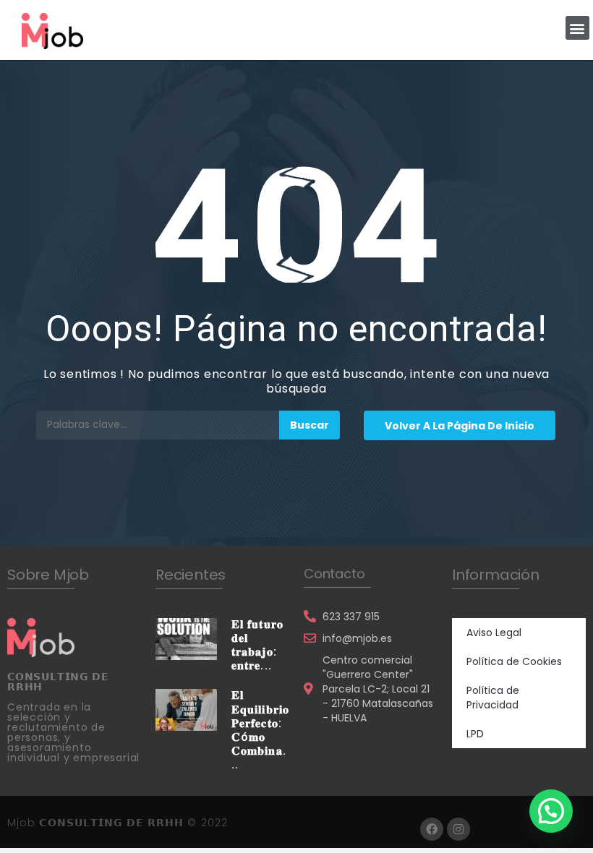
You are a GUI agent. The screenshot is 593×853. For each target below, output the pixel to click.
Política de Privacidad (492, 697)
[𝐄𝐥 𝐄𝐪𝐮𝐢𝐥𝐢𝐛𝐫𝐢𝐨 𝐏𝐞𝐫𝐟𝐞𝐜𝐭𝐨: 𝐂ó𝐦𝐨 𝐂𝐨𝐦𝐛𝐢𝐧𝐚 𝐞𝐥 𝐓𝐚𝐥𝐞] (186, 709)
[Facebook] (431, 829)
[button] (577, 28)
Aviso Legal (493, 632)
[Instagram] (458, 829)
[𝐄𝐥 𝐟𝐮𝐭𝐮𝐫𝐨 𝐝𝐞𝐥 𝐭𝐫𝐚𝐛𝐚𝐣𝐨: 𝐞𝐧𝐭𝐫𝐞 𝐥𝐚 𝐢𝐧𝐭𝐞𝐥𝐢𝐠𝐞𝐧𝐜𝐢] (186, 637)
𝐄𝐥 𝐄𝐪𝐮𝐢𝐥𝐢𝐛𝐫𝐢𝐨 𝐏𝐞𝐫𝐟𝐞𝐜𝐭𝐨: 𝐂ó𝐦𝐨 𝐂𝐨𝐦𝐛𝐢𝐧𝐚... (260, 729)
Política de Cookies (514, 661)
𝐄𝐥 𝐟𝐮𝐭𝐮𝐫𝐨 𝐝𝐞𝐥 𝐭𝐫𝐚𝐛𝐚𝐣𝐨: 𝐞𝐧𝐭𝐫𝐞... (257, 645)
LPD (475, 733)
